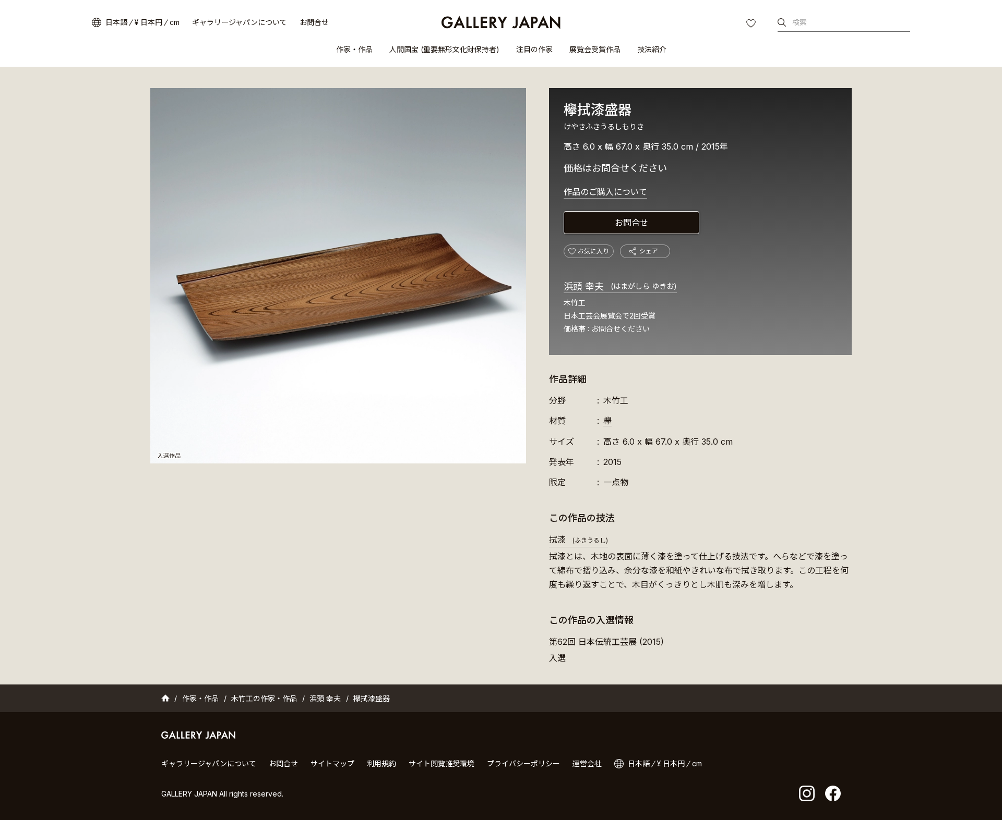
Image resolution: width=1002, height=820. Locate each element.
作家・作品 (354, 49)
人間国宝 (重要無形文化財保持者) (444, 49)
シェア (648, 251)
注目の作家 (534, 49)
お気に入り (752, 24)
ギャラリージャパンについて (239, 22)
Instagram (807, 793)
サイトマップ (332, 763)
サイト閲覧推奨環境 (441, 763)
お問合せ (314, 22)
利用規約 (381, 763)
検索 (799, 22)
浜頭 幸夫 (620, 286)
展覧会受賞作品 (595, 49)
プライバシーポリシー (523, 763)
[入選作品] (338, 275)
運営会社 (587, 763)
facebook (833, 793)
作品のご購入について (605, 192)
